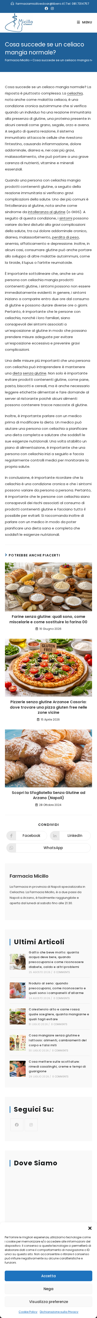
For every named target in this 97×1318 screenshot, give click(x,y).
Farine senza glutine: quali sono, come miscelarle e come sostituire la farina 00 (48, 619)
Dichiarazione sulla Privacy (59, 1312)
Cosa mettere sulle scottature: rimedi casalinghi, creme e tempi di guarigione (57, 1066)
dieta (17, 373)
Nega (48, 1288)
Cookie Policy (28, 1312)
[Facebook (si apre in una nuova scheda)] (46, 8)
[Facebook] (16, 1124)
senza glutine (34, 373)
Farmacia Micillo (17, 60)
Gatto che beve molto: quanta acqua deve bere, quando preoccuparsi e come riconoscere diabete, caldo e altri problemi (56, 959)
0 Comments (62, 972)
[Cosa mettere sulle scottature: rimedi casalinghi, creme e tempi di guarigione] (18, 1069)
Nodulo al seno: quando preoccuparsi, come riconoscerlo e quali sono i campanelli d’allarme (57, 988)
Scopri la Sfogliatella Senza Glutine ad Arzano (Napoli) (48, 795)
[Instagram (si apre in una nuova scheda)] (51, 8)
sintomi (65, 218)
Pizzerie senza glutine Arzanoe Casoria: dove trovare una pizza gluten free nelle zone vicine (48, 707)
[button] (90, 1228)
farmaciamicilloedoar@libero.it (40, 3)
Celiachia (17, 892)
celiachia (75, 93)
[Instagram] (31, 1124)
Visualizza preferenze (48, 1301)
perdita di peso (65, 237)
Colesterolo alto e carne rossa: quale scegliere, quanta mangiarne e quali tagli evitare (59, 1014)
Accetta (48, 1275)
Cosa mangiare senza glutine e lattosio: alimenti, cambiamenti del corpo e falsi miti (58, 1040)
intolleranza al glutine (46, 211)
